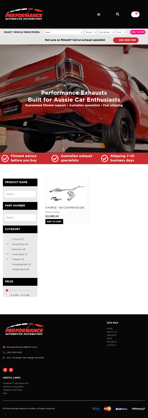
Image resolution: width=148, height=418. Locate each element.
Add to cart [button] (54, 221)
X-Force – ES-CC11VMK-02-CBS (64, 207)
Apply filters (138, 32)
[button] (98, 14)
